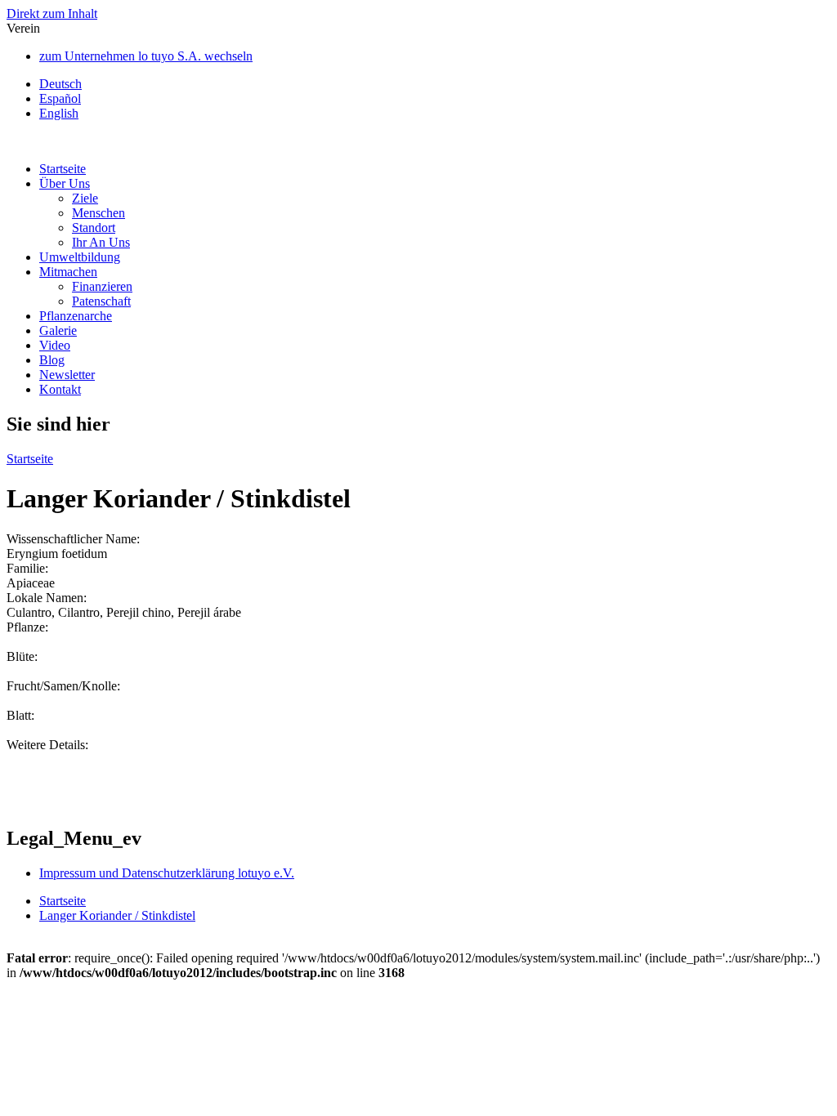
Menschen (98, 213)
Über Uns (64, 183)
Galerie (58, 330)
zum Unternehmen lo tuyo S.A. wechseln (146, 56)
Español (60, 98)
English (58, 113)
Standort (93, 227)
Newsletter (67, 375)
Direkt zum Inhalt (52, 13)
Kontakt (60, 389)
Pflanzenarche (75, 316)
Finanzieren (102, 286)
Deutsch (60, 84)
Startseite (62, 169)
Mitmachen (68, 272)
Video (54, 345)
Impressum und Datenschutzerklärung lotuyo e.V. (166, 873)
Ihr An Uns (101, 242)
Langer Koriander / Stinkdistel (117, 915)
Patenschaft (101, 301)
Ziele (85, 198)
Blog (52, 360)
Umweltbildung (79, 257)
